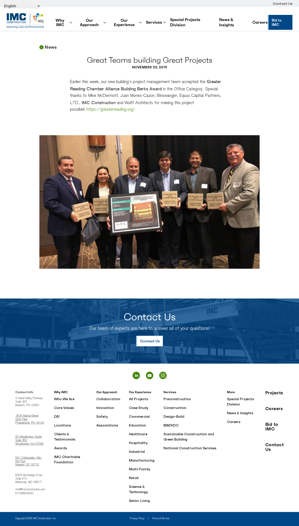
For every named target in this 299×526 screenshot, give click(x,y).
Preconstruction (177, 399)
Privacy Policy (137, 518)
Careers (260, 22)
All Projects (138, 399)
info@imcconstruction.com (30, 489)
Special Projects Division (185, 22)
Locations (62, 425)
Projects (274, 393)
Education (137, 425)
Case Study (138, 407)
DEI (57, 416)
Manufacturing (142, 460)
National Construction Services (190, 448)
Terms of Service (160, 518)
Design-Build (174, 416)
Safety (102, 416)
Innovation (105, 407)
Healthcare (138, 434)
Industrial (137, 451)
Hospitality (138, 443)
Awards (60, 448)
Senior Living (139, 500)
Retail (134, 478)
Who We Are (64, 399)
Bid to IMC (271, 426)
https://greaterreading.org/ (110, 109)
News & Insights (226, 22)
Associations (107, 425)
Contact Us (282, 3)
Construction (175, 407)
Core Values (64, 407)
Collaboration (108, 399)
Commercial (139, 416)
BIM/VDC (171, 425)
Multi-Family (139, 469)
